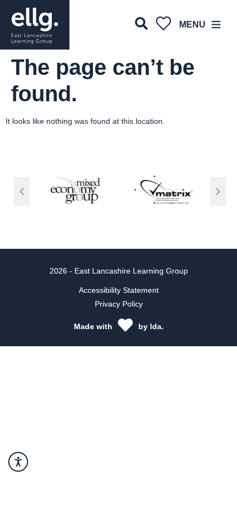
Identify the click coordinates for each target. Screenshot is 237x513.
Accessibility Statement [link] (119, 290)
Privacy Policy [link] (119, 303)
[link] (34, 25)
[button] (22, 191)
